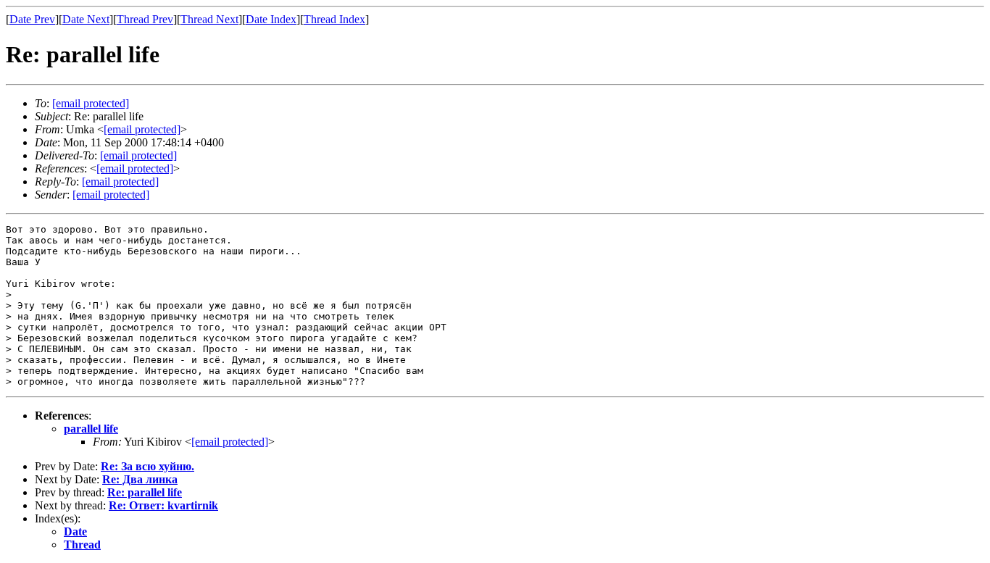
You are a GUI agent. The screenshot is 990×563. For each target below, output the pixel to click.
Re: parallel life (144, 492)
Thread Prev (145, 19)
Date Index (271, 19)
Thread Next (209, 19)
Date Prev (32, 19)
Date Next (85, 19)
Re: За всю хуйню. (147, 466)
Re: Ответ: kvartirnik (163, 505)
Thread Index (334, 19)
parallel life (91, 428)
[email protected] (138, 155)
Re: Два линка (140, 479)
